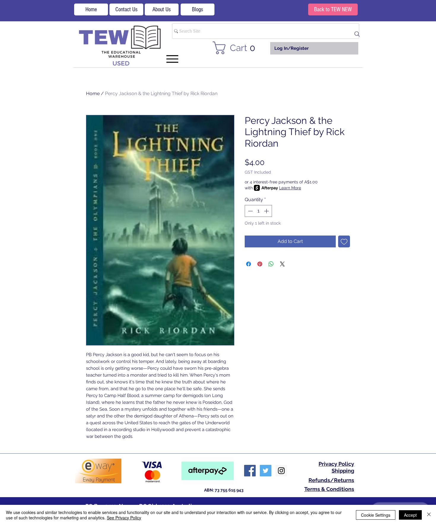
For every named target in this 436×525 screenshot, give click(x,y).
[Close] (428, 515)
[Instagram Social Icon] (281, 470)
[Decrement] (250, 211)
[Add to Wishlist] (344, 241)
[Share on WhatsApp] (271, 264)
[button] (237, 47)
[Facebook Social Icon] (250, 470)
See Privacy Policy (124, 518)
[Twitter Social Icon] (265, 470)
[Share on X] (282, 264)
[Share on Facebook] (248, 264)
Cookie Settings (375, 515)
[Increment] (267, 211)
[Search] (357, 34)
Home (93, 93)
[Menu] (172, 59)
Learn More (290, 187)
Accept (410, 515)
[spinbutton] (258, 211)
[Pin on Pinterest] (259, 264)
